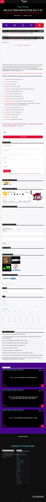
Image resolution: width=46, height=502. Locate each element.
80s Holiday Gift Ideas (21, 452)
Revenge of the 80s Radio (8, 332)
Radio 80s (7, 96)
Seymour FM (7, 98)
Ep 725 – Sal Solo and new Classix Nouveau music (13, 334)
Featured (20, 7)
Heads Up (18, 465)
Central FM (7, 89)
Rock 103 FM (7, 81)
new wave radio (12, 125)
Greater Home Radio (9, 101)
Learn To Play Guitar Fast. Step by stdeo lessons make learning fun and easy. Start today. (22, 73)
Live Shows (19, 471)
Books (18, 458)
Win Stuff (18, 483)
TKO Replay (7, 119)
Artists (4, 370)
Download (18, 33)
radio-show (25, 7)
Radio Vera (7, 117)
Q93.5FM (7, 79)
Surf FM (6, 93)
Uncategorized (19, 481)
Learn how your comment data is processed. (31, 173)
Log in (3, 300)
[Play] (3, 31)
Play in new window (10, 33)
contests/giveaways (20, 462)
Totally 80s (7, 91)
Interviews (14, 370)
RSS (8, 36)
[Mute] (38, 31)
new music (40, 123)
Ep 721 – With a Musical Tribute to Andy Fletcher (13, 345)
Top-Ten (18, 480)
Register (3, 299)
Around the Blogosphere (21, 454)
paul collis (20, 125)
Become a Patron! (5, 250)
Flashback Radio (8, 86)
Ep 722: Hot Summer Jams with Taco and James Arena (15, 342)
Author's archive (23, 137)
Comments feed (5, 303)
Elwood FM (7, 107)
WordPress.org (5, 305)
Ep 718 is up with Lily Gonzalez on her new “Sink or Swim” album (17, 352)
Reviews (18, 478)
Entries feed (4, 302)
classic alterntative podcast (20, 123)
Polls (17, 474)
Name (3, 237)
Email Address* (5, 231)
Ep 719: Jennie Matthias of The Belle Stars (12, 350)
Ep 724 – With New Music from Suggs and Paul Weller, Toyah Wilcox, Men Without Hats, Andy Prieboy (21, 337)
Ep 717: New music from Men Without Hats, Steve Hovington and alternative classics (22, 355)
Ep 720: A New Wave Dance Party (10, 347)
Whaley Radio (8, 109)
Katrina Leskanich (32, 123)
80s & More (7, 114)
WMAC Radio (8, 112)
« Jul (3, 326)
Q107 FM (7, 84)
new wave (5, 125)
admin (21, 16)
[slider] (41, 31)
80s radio (9, 123)
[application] (23, 31)
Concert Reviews (20, 460)
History (18, 467)
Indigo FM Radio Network (10, 103)
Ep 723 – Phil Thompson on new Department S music (14, 340)
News (18, 472)
